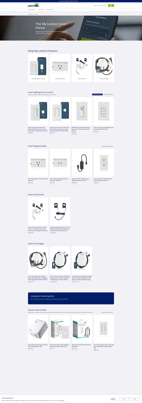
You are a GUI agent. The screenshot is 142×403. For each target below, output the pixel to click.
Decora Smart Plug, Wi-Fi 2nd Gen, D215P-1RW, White (38, 179)
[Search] (109, 5)
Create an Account (102, 5)
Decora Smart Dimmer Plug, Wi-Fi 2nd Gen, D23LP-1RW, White (59, 179)
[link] (107, 146)
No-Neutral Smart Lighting (108, 94)
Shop (32, 14)
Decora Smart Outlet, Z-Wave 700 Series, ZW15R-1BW (81, 345)
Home (29, 14)
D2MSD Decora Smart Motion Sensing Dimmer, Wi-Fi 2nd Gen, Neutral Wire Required (81, 129)
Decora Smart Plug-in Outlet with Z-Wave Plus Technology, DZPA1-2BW (37, 345)
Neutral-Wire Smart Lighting (97, 94)
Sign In (95, 5)
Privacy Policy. (62, 400)
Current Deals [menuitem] (50, 9)
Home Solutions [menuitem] (31, 9)
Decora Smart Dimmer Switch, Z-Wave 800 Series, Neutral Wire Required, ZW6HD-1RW (104, 346)
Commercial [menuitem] (40, 9)
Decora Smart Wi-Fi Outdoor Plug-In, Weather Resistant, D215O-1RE (80, 179)
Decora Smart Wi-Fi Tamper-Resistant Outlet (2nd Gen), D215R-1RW (103, 179)
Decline (134, 399)
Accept (123, 399)
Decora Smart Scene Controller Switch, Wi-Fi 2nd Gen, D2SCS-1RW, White (103, 128)
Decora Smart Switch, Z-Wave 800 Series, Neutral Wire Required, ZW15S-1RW (59, 345)
